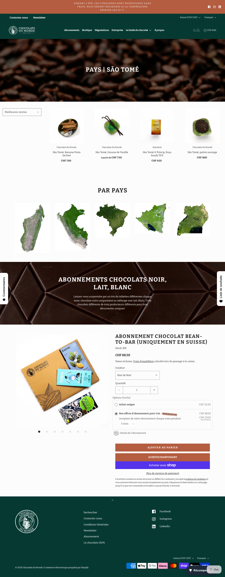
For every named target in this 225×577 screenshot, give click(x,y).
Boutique (87, 30)
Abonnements (71, 30)
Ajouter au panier (162, 447)
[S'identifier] (198, 30)
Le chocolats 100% (94, 542)
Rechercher (90, 512)
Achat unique (127, 404)
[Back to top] (112, 500)
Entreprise (117, 30)
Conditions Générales (96, 524)
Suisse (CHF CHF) (189, 17)
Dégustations (102, 30)
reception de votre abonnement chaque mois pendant (150, 418)
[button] (62, 380)
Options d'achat (121, 397)
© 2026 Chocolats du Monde (29, 567)
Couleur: (120, 367)
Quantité (120, 383)
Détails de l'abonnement (133, 433)
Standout (157, 147)
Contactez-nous (19, 17)
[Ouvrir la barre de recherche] (195, 30)
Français (209, 17)
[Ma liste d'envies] (202, 30)
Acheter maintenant (162, 457)
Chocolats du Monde (66, 147)
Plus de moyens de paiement (162, 473)
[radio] (116, 405)
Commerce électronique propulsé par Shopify (66, 567)
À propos (159, 30)
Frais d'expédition (143, 361)
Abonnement (91, 536)
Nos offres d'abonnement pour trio (148, 414)
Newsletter (39, 17)
